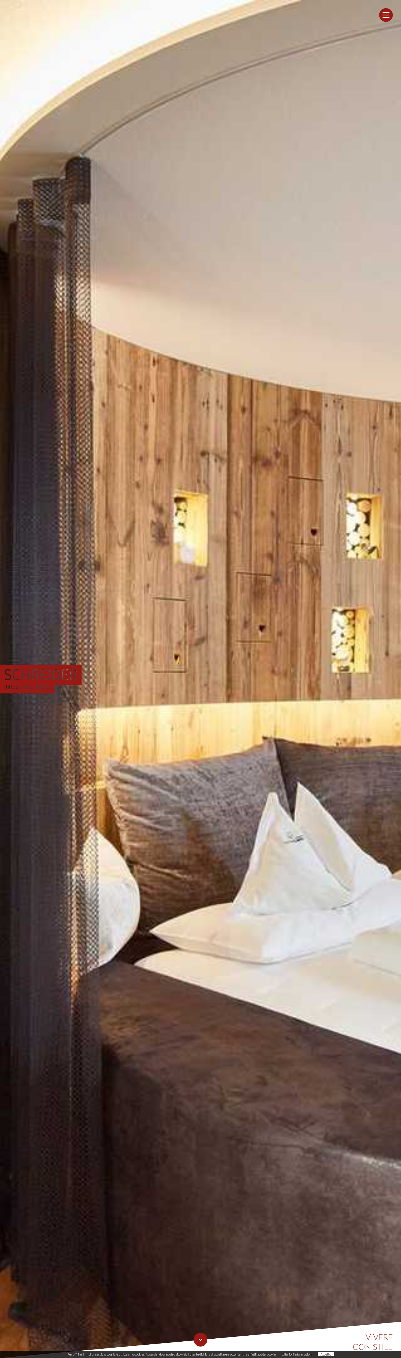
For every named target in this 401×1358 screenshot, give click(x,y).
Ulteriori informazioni (297, 1354)
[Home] (41, 679)
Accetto (326, 1354)
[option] (200, 679)
